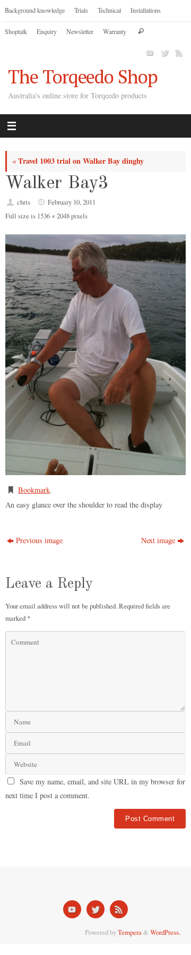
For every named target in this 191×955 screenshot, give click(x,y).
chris (23, 202)
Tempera (130, 932)
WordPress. (165, 932)
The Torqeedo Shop (83, 76)
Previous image (39, 540)
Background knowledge (35, 10)
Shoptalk (16, 31)
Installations (146, 10)
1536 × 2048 (53, 216)
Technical (109, 10)
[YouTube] (148, 52)
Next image (158, 540)
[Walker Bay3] (95, 354)
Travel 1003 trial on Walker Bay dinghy (78, 160)
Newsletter (79, 31)
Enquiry (47, 31)
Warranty (114, 31)
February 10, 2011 (72, 202)
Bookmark (34, 490)
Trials (81, 10)
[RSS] (178, 52)
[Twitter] (163, 52)
